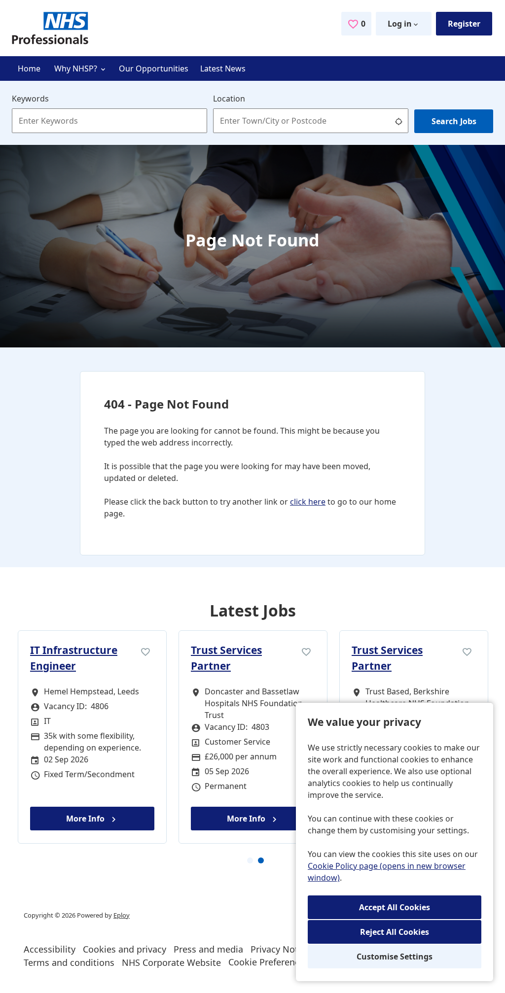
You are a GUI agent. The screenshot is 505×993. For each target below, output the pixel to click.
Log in (400, 23)
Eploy (121, 915)
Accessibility (49, 949)
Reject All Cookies (394, 931)
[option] (92, 737)
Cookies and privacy (124, 949)
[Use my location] (398, 121)
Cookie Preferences (268, 962)
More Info (86, 818)
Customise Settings (395, 956)
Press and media (208, 949)
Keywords (30, 98)
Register (464, 23)
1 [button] (247, 860)
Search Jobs (454, 121)
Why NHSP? (76, 68)
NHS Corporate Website (171, 962)
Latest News (223, 68)
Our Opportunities (153, 68)
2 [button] (258, 860)
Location (229, 98)
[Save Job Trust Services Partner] (306, 651)
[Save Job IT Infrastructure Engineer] (145, 651)
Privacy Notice (280, 949)
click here (307, 501)
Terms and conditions (69, 962)
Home (29, 68)
